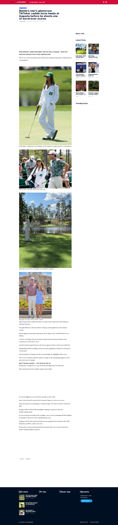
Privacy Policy (94, 522)
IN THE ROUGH (34, 2)
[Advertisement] (90, 19)
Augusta (21, 324)
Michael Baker (23, 21)
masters (22, 458)
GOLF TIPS (42, 2)
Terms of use (84, 522)
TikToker (28, 458)
